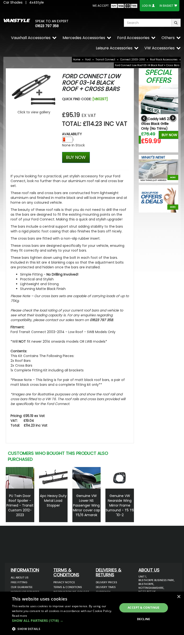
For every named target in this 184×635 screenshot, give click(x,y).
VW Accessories (159, 48)
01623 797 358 (47, 25)
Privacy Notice (64, 582)
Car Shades (13, 2)
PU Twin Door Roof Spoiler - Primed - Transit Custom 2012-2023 (20, 505)
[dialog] (92, 613)
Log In (146, 6)
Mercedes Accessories (84, 37)
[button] (63, 620)
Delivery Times (106, 587)
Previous (144, 118)
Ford (88, 59)
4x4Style (36, 2)
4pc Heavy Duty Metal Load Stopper (53, 500)
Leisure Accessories (114, 48)
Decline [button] (143, 619)
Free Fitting (19, 582)
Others (168, 37)
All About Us (20, 577)
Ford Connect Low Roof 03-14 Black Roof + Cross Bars (147, 65)
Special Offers (158, 76)
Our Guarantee (22, 587)
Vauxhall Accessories (31, 37)
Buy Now (169, 135)
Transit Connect (105, 59)
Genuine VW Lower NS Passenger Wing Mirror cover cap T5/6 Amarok (86, 505)
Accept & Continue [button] (144, 608)
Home (76, 59)
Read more (19, 616)
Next (173, 118)
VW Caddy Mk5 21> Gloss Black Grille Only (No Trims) (156, 123)
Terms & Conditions (67, 587)
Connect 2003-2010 (132, 59)
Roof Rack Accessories (164, 59)
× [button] (178, 597)
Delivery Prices (106, 582)
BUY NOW (76, 157)
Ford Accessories (133, 37)
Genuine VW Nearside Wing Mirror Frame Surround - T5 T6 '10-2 (120, 505)
